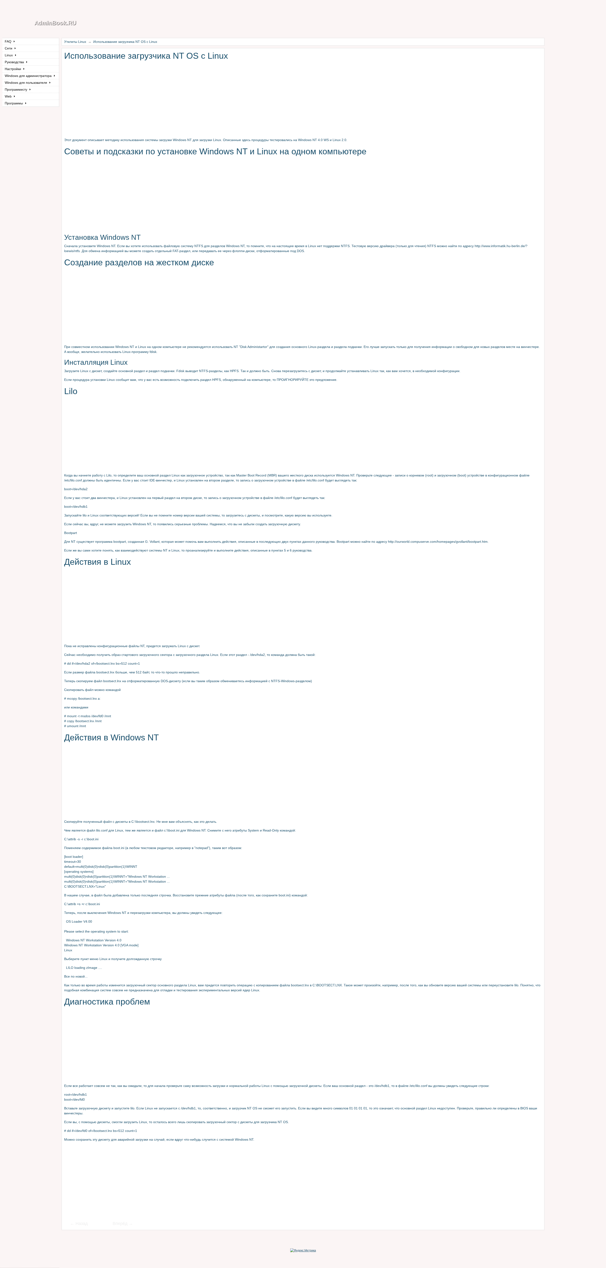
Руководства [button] (15, 62)
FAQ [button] (8, 41)
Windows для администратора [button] (29, 76)
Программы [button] (14, 103)
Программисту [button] (16, 89)
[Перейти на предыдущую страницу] (82, 1224)
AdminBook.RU (55, 23)
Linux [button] (9, 55)
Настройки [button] (13, 69)
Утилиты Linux (75, 42)
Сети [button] (9, 48)
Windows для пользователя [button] (26, 83)
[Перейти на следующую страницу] (120, 1224)
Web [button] (9, 96)
